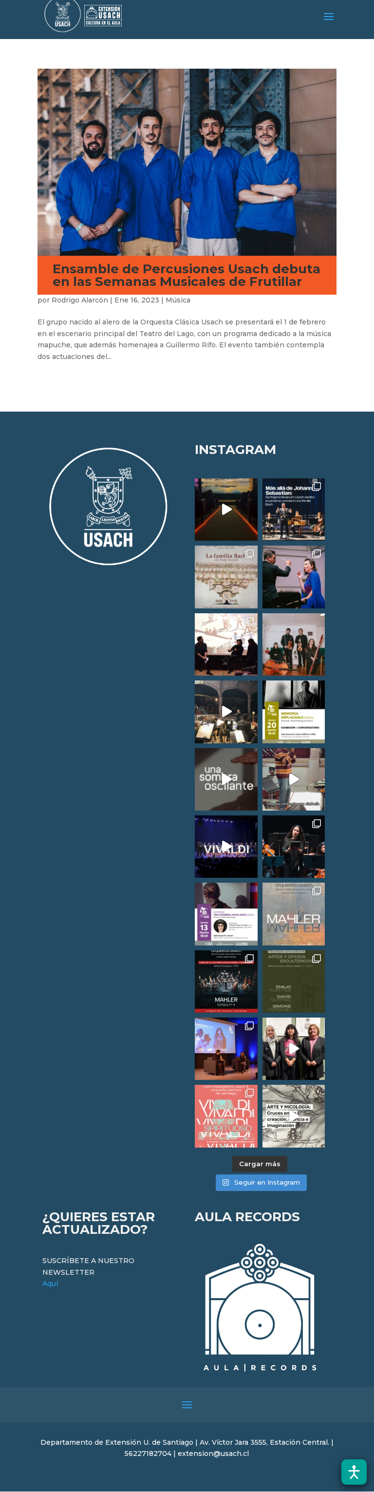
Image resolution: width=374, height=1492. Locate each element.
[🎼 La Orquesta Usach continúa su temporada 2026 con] (226, 981)
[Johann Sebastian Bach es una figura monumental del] (293, 509)
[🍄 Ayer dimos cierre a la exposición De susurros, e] (293, 1049)
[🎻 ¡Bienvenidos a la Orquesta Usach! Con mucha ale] (293, 644)
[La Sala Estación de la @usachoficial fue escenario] (226, 644)
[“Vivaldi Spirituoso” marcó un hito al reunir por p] (226, 846)
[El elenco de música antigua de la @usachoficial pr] (226, 577)
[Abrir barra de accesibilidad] (354, 1472)
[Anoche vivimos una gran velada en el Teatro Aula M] (293, 846)
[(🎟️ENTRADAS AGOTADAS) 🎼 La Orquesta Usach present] (293, 914)
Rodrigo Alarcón (80, 300)
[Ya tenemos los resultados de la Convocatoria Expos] (293, 981)
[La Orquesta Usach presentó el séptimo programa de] (226, 711)
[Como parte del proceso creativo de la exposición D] (293, 1116)
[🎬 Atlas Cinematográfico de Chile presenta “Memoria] (293, 711)
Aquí (50, 1283)
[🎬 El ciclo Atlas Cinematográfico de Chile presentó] (226, 1049)
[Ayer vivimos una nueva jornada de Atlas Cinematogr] (226, 509)
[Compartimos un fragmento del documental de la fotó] (226, 779)
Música (178, 300)
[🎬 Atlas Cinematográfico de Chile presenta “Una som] (226, 914)
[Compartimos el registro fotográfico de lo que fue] (293, 577)
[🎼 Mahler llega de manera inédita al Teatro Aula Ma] (293, 779)
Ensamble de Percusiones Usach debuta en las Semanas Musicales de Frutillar (186, 275)
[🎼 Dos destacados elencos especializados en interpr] (226, 1116)
